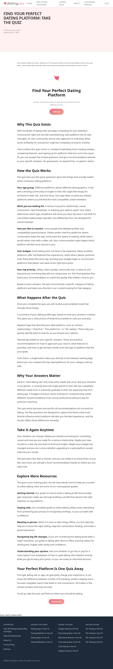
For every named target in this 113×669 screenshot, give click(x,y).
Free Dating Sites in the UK (69, 633)
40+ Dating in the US (94, 637)
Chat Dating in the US (67, 646)
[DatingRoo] (14, 3)
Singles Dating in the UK (68, 629)
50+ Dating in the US (94, 642)
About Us (7, 640)
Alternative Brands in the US (70, 637)
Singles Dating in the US (68, 651)
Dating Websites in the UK (42, 633)
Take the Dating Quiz (12, 636)
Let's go (56, 111)
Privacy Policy (9, 644)
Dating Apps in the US (40, 637)
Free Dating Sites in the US (69, 642)
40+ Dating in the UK (94, 629)
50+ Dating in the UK (94, 633)
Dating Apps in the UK (40, 629)
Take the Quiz (56, 602)
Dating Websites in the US (42, 642)
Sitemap (7, 649)
